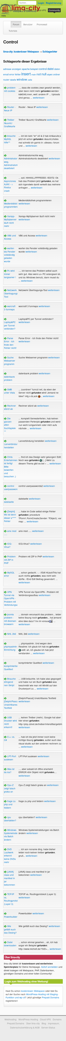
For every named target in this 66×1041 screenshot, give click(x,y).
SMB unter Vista (9, 391)
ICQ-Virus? (8, 545)
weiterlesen (39, 97)
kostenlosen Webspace (33, 990)
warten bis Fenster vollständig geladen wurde (9, 255)
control (43, 69)
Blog (44, 1023)
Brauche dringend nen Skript (10, 682)
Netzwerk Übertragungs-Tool (11, 293)
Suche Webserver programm (9, 361)
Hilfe (3, 15)
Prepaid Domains (50, 997)
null (43, 74)
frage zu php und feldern (10, 804)
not (39, 74)
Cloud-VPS (40, 10)
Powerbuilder (10, 916)
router (6, 79)
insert (26, 73)
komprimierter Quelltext (11, 667)
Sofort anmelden (49, 966)
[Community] (9, 22)
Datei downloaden (10, 944)
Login (41, 2)
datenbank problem (9, 378)
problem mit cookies (9, 89)
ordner (56, 74)
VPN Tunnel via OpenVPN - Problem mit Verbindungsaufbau (14, 598)
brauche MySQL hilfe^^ (10, 139)
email (6, 74)
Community (54, 10)
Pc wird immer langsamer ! (10, 274)
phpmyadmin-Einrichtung (11, 648)
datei (50, 69)
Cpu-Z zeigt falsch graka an (9, 788)
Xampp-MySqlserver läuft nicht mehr (10, 221)
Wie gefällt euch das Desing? (10, 929)
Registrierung (53, 2)
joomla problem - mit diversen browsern (10, 619)
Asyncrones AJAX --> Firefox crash (10, 185)
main (33, 74)
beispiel (34, 69)
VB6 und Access (10, 237)
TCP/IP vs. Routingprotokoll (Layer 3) (12, 898)
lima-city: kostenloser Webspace (21, 51)
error (11, 74)
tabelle (13, 79)
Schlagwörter (49, 51)
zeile (30, 79)
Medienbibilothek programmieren (12, 205)
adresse (7, 69)
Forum (16, 24)
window (22, 79)
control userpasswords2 (12, 487)
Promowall (42, 24)
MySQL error (9, 574)
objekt (50, 74)
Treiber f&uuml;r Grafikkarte (9, 123)
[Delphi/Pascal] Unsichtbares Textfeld (11, 704)
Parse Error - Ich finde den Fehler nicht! (10, 343)
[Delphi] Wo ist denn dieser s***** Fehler (10, 516)
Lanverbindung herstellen (11, 445)
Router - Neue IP (10, 108)
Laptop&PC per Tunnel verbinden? (10, 325)
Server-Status (48, 1027)
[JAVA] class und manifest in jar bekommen (9, 878)
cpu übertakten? (10, 819)
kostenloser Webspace (13, 4)
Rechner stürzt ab (10, 407)
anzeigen (16, 69)
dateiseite (9, 501)
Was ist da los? (9, 770)
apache (26, 69)
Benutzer (28, 24)
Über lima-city (33, 1023)
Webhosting (10, 1019)
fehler (18, 74)
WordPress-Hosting (11, 10)
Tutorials (13, 30)
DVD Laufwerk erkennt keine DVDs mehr (10, 856)
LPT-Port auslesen (10, 758)
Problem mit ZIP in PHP (10, 560)
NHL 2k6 (11, 633)
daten (57, 69)
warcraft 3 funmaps (9, 308)
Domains (28, 10)
